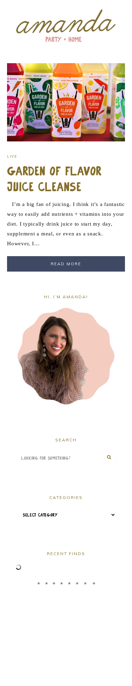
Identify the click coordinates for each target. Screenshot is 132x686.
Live (12, 156)
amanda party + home (66, 26)
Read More (66, 263)
